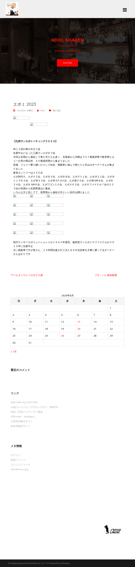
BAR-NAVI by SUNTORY (24, 402)
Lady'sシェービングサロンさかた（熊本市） (35, 407)
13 (78, 321)
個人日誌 (57, 110)
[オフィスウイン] (112, 529)
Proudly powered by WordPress (24, 563)
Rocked (53, 563)
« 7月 (14, 351)
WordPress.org (19, 469)
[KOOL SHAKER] (12, 8)
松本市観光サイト (20, 426)
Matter (67, 63)
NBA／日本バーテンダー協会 (27, 411)
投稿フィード (18, 459)
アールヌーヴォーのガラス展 (27, 275)
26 (62, 335)
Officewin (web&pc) (23, 416)
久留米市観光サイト (22, 421)
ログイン (16, 455)
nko (42, 110)
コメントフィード (20, 464)
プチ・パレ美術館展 (106, 275)
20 (78, 328)
